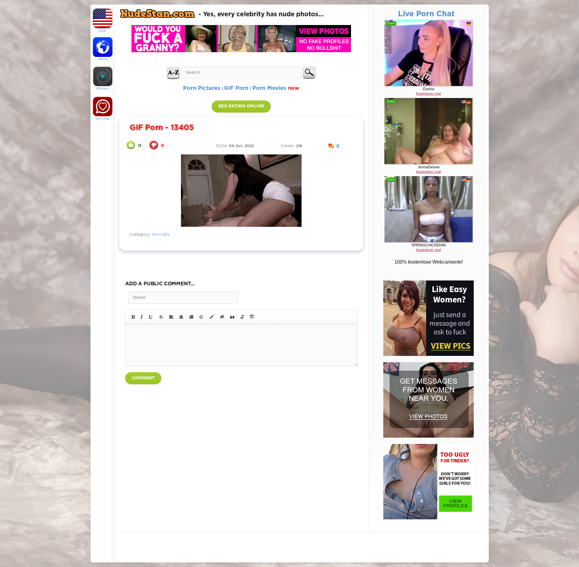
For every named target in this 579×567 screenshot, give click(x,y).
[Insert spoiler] (252, 317)
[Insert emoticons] (201, 317)
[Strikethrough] (161, 317)
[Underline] (151, 317)
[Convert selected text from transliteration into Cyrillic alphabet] (242, 317)
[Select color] (212, 317)
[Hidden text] (222, 317)
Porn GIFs (161, 234)
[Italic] (142, 317)
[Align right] (191, 317)
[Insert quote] (232, 317)
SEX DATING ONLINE (241, 106)
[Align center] (181, 317)
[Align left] (171, 317)
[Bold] (133, 317)
